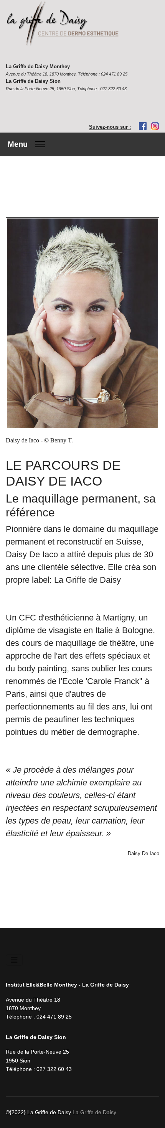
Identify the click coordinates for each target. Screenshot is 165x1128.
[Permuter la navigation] (14, 960)
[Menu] (26, 144)
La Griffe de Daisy (94, 1112)
